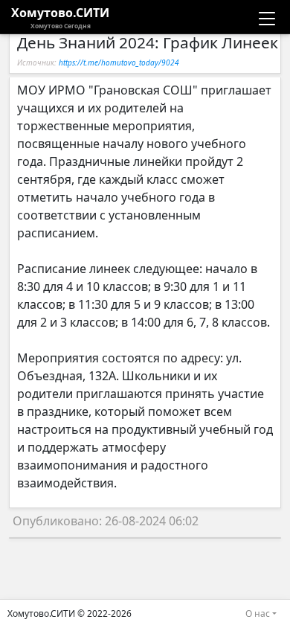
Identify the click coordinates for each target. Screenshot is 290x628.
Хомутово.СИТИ (60, 17)
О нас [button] (257, 613)
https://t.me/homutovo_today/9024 (119, 62)
